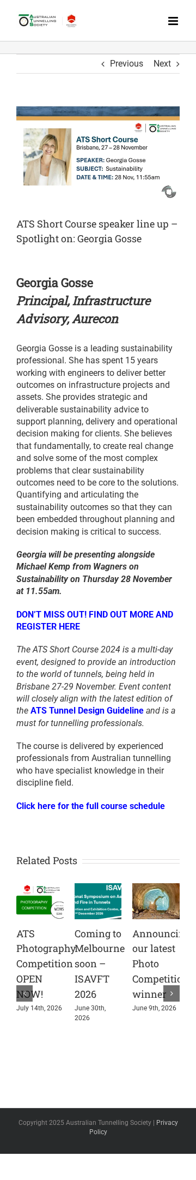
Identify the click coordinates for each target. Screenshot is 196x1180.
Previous (126, 63)
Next (162, 63)
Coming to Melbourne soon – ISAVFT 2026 (100, 964)
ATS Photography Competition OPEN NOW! (46, 964)
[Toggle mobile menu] (174, 21)
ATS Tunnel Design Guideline (87, 710)
